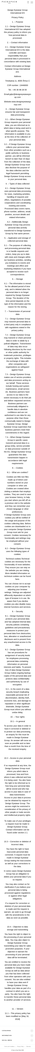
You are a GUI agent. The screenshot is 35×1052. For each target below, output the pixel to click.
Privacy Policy (20, 1046)
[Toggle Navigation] (32, 2)
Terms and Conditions (9, 1046)
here (17, 579)
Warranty (28, 1046)
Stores (28, 2)
